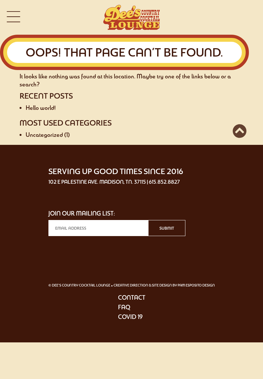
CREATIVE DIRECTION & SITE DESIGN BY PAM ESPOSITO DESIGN (164, 285)
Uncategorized (44, 134)
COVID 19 (130, 317)
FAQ (124, 307)
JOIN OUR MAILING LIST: (81, 213)
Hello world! (41, 107)
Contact (131, 297)
